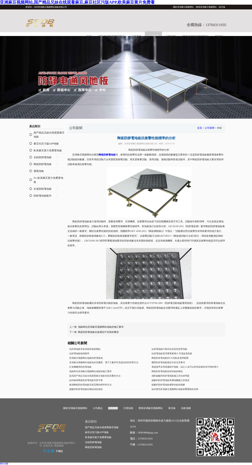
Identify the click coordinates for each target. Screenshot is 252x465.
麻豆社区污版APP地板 (46, 143)
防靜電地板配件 (43, 195)
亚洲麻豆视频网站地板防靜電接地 (86, 358)
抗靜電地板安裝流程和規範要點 (84, 349)
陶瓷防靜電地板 (43, 164)
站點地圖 (186, 408)
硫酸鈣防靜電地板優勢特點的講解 (168, 384)
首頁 (199, 128)
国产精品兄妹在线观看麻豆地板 (49, 134)
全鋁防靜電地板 (43, 157)
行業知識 (128, 408)
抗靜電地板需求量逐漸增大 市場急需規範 (172, 353)
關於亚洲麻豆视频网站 (183, 7)
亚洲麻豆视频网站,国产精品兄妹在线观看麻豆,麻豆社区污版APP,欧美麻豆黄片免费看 (77, 2)
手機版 (59, 451)
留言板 (222, 7)
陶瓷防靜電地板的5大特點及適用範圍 (170, 358)
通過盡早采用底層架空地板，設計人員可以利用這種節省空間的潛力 (185, 367)
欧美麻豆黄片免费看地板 (48, 150)
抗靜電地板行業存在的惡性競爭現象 (169, 349)
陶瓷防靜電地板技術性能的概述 (167, 371)
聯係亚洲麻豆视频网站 (206, 7)
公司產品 (98, 408)
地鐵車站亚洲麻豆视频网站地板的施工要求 (101, 327)
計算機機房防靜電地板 (80, 367)
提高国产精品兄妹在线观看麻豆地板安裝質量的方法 (95, 376)
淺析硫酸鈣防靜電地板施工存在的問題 (170, 376)
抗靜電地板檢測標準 (79, 353)
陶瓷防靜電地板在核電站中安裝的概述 (98, 332)
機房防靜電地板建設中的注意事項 (168, 362)
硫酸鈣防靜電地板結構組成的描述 (86, 389)
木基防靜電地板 (43, 189)
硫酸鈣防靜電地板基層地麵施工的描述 (170, 380)
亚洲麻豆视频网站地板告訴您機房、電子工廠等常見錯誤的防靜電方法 (103, 362)
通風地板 (39, 171)
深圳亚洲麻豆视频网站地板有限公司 (140, 143)
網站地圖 (4, 463)
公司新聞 (209, 128)
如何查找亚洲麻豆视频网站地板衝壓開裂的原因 (175, 389)
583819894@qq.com (148, 432)
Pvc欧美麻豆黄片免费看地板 (48, 180)
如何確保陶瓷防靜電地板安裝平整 (86, 380)
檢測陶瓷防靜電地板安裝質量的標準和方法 (90, 384)
